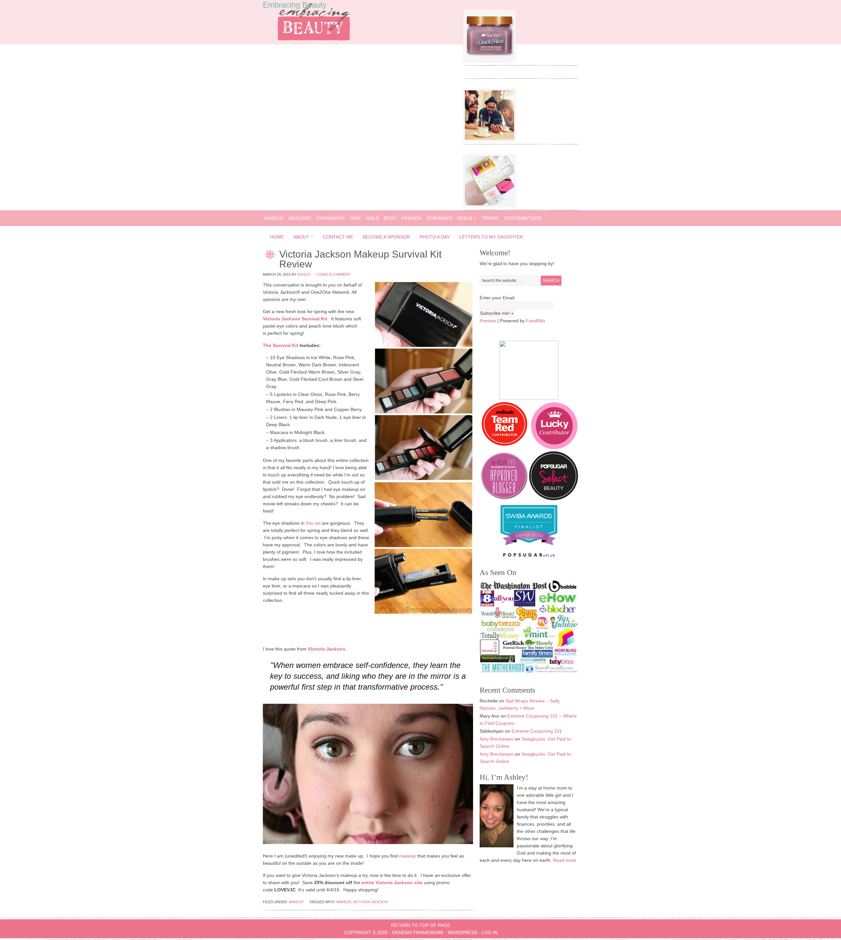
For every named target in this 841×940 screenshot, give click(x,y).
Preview (488, 320)
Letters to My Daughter (491, 237)
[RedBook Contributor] (505, 447)
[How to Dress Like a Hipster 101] (489, 139)
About (299, 238)
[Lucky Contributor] (554, 447)
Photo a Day (435, 237)
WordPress (462, 932)
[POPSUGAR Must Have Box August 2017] (489, 205)
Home (277, 237)
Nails (372, 218)
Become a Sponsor (386, 237)
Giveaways (439, 218)
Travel (490, 218)
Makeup (274, 218)
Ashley (304, 274)
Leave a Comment (334, 274)
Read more (564, 860)
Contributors (522, 218)
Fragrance (330, 218)
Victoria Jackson (370, 902)
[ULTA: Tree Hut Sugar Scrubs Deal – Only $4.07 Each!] (489, 60)
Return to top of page (420, 925)
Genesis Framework (417, 932)
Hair (355, 218)
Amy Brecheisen (496, 739)
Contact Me (338, 237)
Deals (466, 218)
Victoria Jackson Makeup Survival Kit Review (360, 259)
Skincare (299, 218)
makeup (407, 856)
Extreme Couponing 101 (536, 731)
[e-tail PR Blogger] (504, 498)
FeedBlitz (535, 320)
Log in (489, 932)
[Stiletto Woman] (529, 546)
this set (313, 523)
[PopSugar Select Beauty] (553, 498)
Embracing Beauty (295, 4)
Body (390, 218)
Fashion (411, 218)
